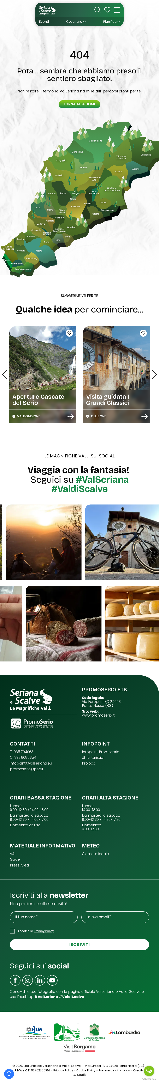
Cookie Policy (85, 1070)
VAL (13, 854)
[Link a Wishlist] (107, 10)
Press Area (19, 865)
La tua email (98, 917)
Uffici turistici (93, 758)
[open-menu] (117, 10)
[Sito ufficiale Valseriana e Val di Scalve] (47, 10)
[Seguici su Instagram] (27, 980)
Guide (15, 860)
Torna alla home (79, 104)
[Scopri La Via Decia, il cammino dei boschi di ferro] (144, 416)
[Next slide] (154, 374)
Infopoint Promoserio (100, 752)
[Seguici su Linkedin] (40, 980)
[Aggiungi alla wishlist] (101, 333)
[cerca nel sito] (97, 10)
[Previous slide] (4, 374)
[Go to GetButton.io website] (149, 1079)
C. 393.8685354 (23, 758)
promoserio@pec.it (26, 769)
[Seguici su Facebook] (15, 980)
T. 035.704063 (21, 752)
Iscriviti (79, 945)
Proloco (88, 763)
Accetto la (35, 931)
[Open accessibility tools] (9, 1074)
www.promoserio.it (98, 715)
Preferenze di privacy (114, 1070)
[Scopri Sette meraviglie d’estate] (71, 416)
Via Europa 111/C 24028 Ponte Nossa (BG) (101, 704)
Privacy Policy (44, 931)
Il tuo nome (25, 917)
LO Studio (80, 1075)
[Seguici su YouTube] (52, 980)
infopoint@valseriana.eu (31, 763)
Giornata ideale (95, 854)
